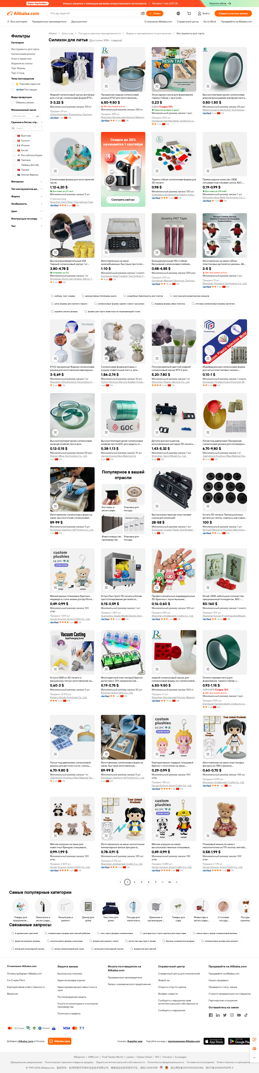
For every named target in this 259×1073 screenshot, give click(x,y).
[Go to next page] (177, 882)
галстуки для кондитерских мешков (191, 296)
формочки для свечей (145, 949)
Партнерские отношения (223, 1000)
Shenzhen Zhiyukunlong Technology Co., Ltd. (72, 382)
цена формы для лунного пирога (70, 304)
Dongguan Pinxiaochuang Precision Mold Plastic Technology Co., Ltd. (225, 382)
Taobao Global (144, 1057)
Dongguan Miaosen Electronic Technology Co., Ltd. (174, 280)
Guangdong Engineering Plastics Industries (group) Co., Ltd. (174, 194)
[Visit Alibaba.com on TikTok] (246, 1015)
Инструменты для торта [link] (190, 33)
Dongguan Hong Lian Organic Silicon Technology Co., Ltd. (72, 278)
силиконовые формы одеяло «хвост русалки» (121, 304)
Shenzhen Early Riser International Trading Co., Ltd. (72, 202)
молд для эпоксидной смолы (29, 949)
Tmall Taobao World (112, 1057)
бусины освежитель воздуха (180, 941)
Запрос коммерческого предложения (129, 984)
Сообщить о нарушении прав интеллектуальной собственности (178, 1002)
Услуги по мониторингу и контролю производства (77, 1005)
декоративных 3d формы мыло (101, 296)
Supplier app (135, 1041)
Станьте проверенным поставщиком (230, 993)
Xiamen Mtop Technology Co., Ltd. (68, 456)
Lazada (129, 1057)
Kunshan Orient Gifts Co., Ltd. (117, 692)
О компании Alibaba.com (21, 966)
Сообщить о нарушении (171, 1010)
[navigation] (26, 458)
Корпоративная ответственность (26, 987)
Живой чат (164, 980)
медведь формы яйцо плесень (170, 304)
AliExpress (79, 1057)
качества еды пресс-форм (142, 941)
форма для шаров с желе (105, 941)
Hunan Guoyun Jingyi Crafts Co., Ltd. (70, 619)
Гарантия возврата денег (71, 980)
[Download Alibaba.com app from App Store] (214, 1041)
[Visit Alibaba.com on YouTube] (239, 1015)
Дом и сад (67, 33)
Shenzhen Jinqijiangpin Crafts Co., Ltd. (172, 615)
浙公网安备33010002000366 (187, 1067)
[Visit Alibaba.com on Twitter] (225, 1015)
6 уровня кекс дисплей (26, 933)
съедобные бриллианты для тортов (145, 296)
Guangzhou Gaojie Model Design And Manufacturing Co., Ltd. (123, 615)
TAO (157, 1057)
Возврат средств (168, 993)
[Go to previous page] (120, 882)
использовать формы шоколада (66, 941)
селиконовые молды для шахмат (221, 941)
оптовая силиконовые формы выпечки (215, 304)
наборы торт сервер (64, 296)
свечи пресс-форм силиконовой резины (216, 933)
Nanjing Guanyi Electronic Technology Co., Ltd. (225, 109)
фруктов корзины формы (27, 941)
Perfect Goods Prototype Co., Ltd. (68, 697)
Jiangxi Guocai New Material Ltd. (118, 456)
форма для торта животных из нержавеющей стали (114, 311)
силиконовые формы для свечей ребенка (69, 933)
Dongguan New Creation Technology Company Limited (123, 276)
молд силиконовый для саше (69, 949)
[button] (143, 13)
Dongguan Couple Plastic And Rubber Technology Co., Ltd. (174, 529)
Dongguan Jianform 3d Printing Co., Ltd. (72, 529)
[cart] (189, 14)
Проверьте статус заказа (223, 987)
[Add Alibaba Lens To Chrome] (59, 1041)
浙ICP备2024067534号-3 (219, 1067)
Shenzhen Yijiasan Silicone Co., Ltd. (171, 382)
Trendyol (167, 1057)
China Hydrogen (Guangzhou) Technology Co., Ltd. (72, 114)
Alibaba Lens (25, 1041)
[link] (254, 1039)
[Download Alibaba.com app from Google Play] (240, 1041)
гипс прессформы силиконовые (116, 933)
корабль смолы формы (66, 311)
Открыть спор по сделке (172, 987)
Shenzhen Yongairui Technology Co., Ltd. (225, 283)
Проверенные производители (125, 977)
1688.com (93, 1057)
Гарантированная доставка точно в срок (77, 989)
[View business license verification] (161, 1067)
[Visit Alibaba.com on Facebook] (211, 1015)
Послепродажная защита (71, 996)
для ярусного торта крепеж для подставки (164, 933)
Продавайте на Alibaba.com (224, 973)
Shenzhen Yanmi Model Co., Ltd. (169, 456)
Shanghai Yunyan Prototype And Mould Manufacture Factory (225, 615)
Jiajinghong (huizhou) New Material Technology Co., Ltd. (225, 456)
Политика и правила (68, 1013)
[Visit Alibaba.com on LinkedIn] (218, 1015)
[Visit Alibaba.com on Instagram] (232, 1015)
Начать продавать (219, 980)
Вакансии (12, 993)
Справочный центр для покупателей (179, 973)
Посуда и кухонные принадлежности (100, 33)
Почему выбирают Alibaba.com (24, 973)
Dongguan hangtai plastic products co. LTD (174, 120)
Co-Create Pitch (16, 980)
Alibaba (53, 33)
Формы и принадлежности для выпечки (148, 33)
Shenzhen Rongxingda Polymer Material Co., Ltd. (123, 117)
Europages (181, 1057)
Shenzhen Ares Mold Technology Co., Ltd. (225, 197)
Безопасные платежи (69, 973)
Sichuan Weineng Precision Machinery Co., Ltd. (225, 529)
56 (169, 882)
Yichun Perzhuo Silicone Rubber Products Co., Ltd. (123, 382)
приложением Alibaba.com (184, 1041)
